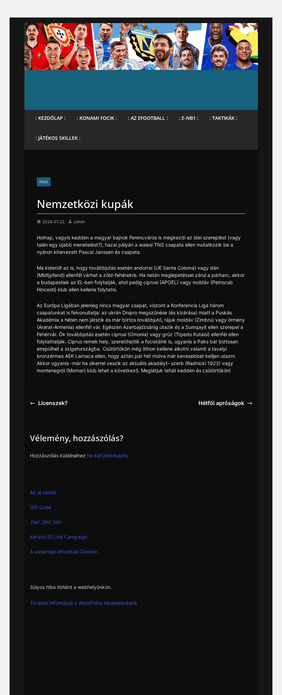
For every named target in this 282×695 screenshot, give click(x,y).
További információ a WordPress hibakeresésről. (84, 603)
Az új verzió (43, 492)
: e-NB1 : (188, 118)
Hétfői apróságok (221, 403)
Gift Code (40, 507)
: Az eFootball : (148, 118)
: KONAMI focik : (97, 118)
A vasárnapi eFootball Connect (64, 551)
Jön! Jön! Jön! (46, 522)
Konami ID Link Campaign (58, 537)
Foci (44, 182)
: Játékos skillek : (57, 138)
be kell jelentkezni (107, 455)
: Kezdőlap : (50, 118)
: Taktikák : (223, 118)
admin (79, 221)
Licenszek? (53, 403)
